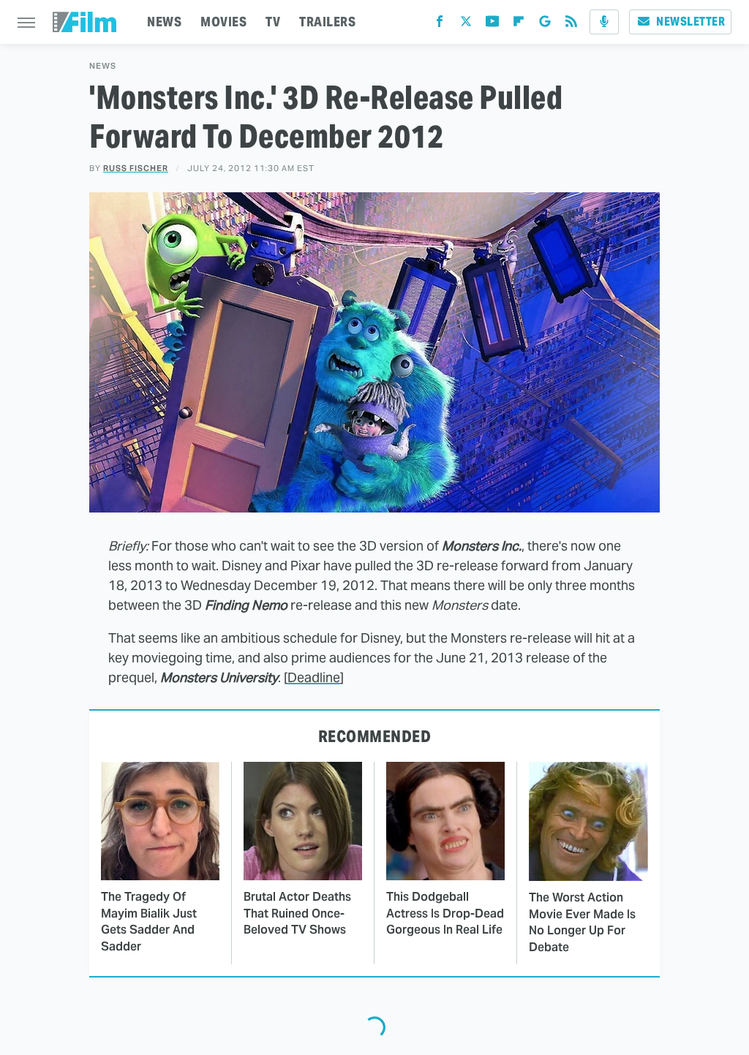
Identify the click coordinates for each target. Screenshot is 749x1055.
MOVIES (223, 21)
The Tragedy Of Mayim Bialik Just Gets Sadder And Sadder (149, 921)
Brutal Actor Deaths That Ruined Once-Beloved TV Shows (297, 913)
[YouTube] (492, 24)
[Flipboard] (519, 24)
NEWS (164, 21)
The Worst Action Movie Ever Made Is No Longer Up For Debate (582, 922)
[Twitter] (466, 24)
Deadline (313, 677)
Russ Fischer (135, 168)
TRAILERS (327, 21)
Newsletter (690, 21)
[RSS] (571, 24)
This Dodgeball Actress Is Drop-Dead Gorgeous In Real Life (445, 913)
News (102, 66)
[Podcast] (604, 22)
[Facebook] (440, 24)
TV (273, 21)
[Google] (545, 24)
